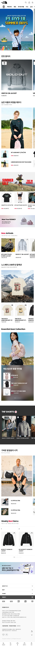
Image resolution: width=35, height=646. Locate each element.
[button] (9, 427)
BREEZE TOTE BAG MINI (18, 391)
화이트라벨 (21, 7)
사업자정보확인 (5, 626)
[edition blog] (11, 601)
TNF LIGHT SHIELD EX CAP (19, 383)
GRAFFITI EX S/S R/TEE (7, 205)
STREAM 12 (14, 375)
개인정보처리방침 (12, 626)
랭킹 (15, 7)
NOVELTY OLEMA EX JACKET (6, 550)
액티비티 (9, 7)
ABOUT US (4, 586)
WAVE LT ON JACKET (22, 254)
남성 (31, 7)
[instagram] (25, 601)
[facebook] (19, 601)
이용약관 (18, 626)
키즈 (27, 7)
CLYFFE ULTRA (15, 501)
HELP (3, 590)
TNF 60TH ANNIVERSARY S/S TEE (7, 319)
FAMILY (4, 593)
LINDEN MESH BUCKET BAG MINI (21, 162)
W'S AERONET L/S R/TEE (18, 152)
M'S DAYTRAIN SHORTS (20, 205)
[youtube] (32, 601)
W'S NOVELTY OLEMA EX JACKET (25, 550)
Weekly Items (9, 521)
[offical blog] (3, 601)
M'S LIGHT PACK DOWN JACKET (6, 255)
